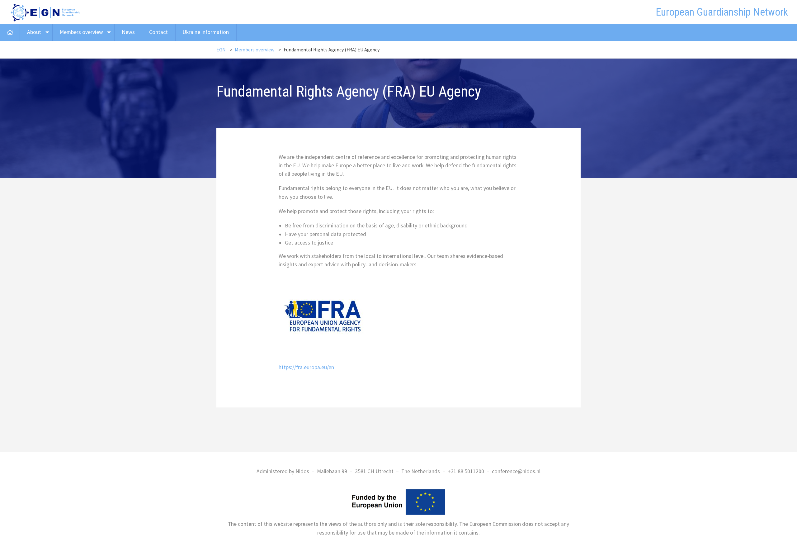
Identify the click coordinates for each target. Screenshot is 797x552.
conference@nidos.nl (516, 471)
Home (10, 32)
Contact (158, 32)
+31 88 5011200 (466, 471)
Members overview (81, 32)
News (128, 32)
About (34, 32)
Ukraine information (205, 32)
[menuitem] (10, 32)
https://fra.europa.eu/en (306, 367)
